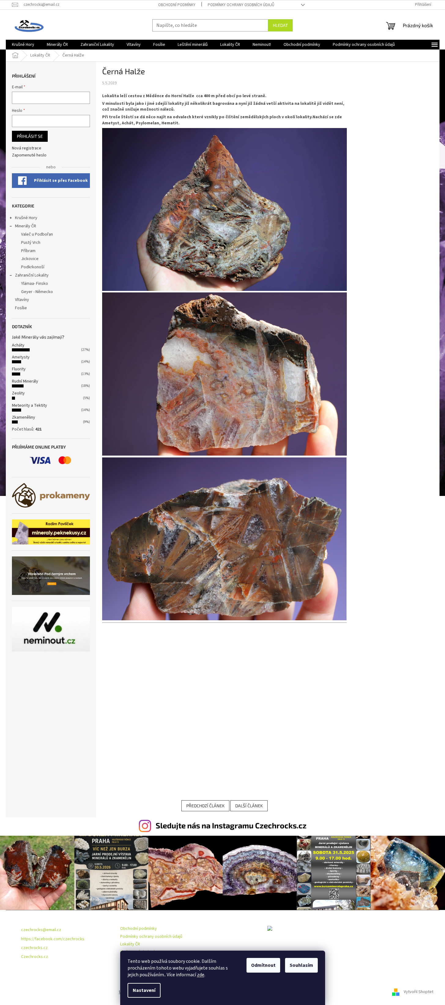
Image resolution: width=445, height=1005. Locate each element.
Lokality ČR (130, 944)
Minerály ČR (25, 226)
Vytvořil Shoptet (418, 992)
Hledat (280, 25)
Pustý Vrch (30, 243)
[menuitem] (23, 45)
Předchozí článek (205, 805)
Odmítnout (263, 965)
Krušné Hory (26, 218)
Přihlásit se (30, 136)
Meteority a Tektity (29, 405)
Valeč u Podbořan (37, 234)
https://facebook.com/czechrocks (52, 939)
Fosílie (21, 308)
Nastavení (144, 990)
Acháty (18, 345)
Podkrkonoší (32, 267)
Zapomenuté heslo (29, 155)
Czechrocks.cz (34, 957)
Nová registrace (26, 148)
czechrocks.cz (34, 948)
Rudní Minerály (25, 381)
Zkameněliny (23, 417)
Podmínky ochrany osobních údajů (241, 5)
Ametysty (21, 357)
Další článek (249, 805)
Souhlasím (301, 965)
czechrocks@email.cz (41, 930)
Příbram (28, 251)
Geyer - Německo (37, 292)
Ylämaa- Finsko (34, 284)
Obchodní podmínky (176, 5)
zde (200, 974)
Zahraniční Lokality (32, 275)
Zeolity (18, 393)
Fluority (19, 369)
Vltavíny (22, 300)
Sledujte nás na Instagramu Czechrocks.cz (231, 825)
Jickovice (30, 259)
